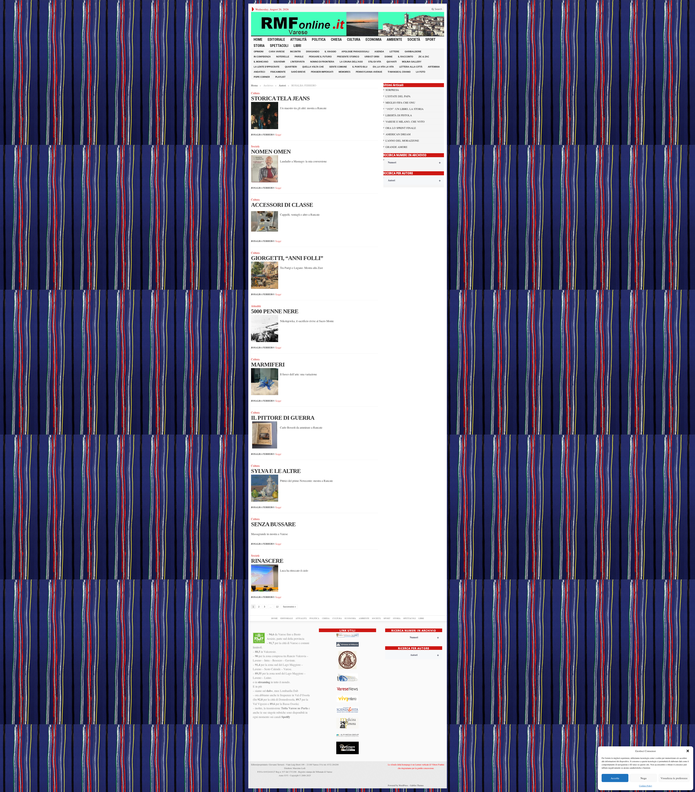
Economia (374, 39)
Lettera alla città (410, 67)
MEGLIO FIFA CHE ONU (400, 102)
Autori (282, 85)
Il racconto (405, 56)
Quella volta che (313, 67)
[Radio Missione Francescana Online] (347, 24)
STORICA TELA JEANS (280, 98)
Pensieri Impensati (322, 72)
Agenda (379, 51)
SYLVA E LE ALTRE (276, 471)
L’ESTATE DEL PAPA (398, 96)
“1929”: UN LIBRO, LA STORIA (405, 109)
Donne (389, 56)
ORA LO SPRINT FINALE (401, 128)
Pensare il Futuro (320, 56)
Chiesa (336, 39)
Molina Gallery (411, 61)
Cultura (353, 39)
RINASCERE (267, 561)
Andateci (259, 72)
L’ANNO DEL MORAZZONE (402, 140)
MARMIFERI (268, 364)
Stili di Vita (374, 61)
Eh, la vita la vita (383, 67)
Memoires (344, 72)
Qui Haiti (392, 61)
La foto (420, 72)
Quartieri (291, 67)
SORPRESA (392, 90)
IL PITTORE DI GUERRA (282, 417)
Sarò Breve (298, 72)
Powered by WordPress (398, 785)
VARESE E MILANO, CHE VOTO (405, 121)
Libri (297, 45)
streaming (264, 682)
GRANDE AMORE (396, 147)
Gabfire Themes (417, 785)
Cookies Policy (645, 785)
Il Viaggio (330, 51)
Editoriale (276, 39)
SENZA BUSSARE (273, 524)
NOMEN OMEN (271, 151)
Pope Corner (262, 77)
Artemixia (434, 67)
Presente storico (348, 56)
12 (277, 606)
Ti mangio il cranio (399, 72)
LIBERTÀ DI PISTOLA (399, 115)
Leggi (278, 134)
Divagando (312, 51)
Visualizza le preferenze (674, 778)
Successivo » (289, 606)
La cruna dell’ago (351, 61)
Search (438, 9)
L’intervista (297, 61)
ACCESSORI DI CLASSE (282, 205)
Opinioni (258, 51)
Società (413, 39)
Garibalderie (413, 51)
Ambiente (394, 39)
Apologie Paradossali (355, 51)
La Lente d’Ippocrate (266, 67)
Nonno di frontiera (322, 61)
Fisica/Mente (278, 72)
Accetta (615, 778)
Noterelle (282, 56)
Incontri (295, 51)
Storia (259, 45)
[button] (688, 751)
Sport (430, 39)
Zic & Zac (423, 56)
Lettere (394, 51)
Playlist (280, 77)
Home (258, 39)
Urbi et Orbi (372, 56)
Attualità (298, 39)
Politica (319, 39)
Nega (643, 778)
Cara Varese (277, 51)
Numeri (414, 162)
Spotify (285, 717)
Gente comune (338, 67)
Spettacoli (279, 45)
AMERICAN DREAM (398, 134)
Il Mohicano (261, 61)
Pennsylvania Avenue (369, 72)
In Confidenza (262, 56)
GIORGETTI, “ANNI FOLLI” (287, 258)
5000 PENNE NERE (274, 311)
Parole (299, 56)
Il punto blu (359, 67)
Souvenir (279, 61)
